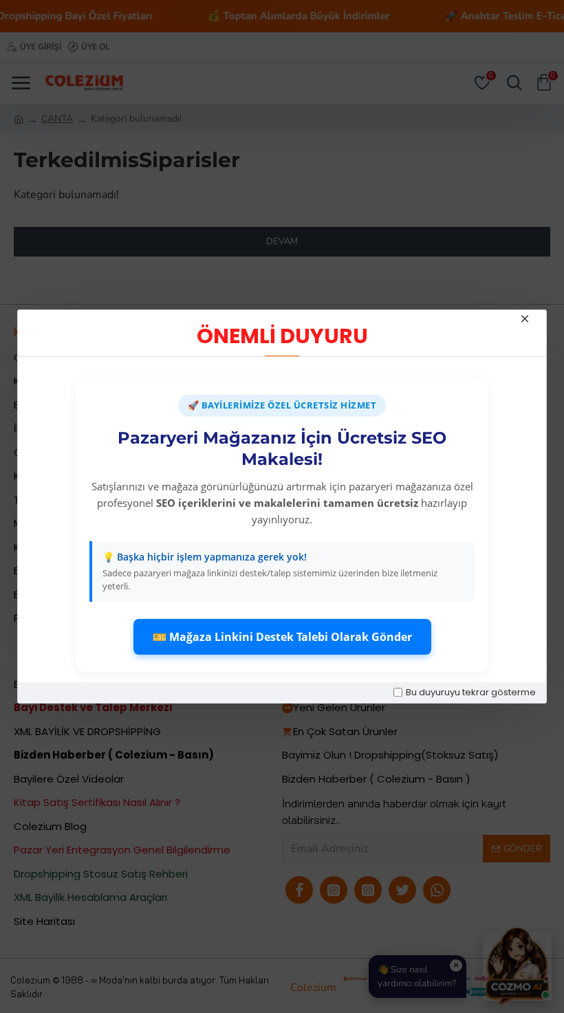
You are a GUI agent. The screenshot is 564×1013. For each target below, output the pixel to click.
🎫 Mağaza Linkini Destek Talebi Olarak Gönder (282, 636)
